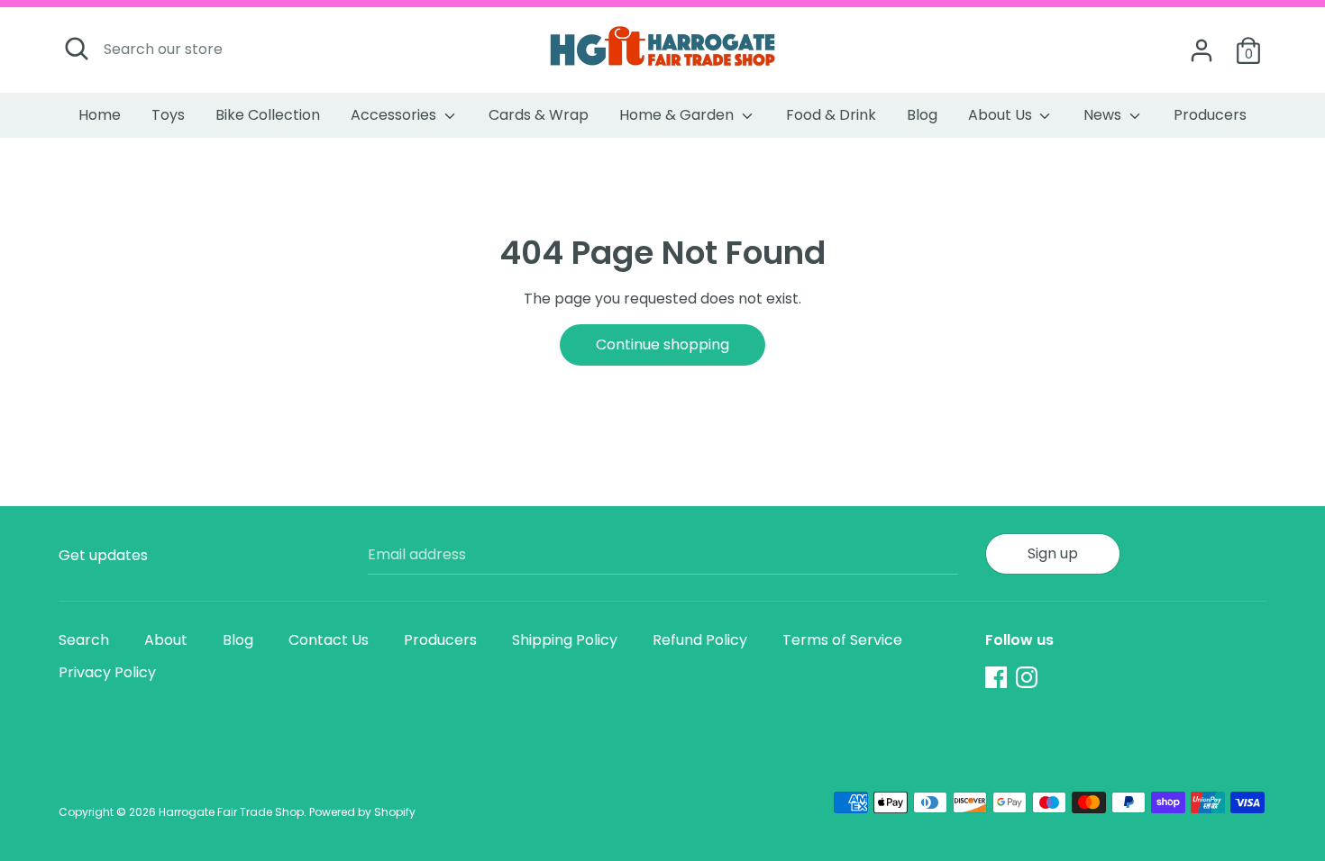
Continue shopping (662, 344)
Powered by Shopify (362, 812)
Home (99, 114)
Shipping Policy (564, 640)
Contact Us (328, 640)
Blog (922, 114)
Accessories (395, 114)
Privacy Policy (107, 672)
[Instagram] (1026, 676)
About (165, 640)
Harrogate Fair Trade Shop (231, 812)
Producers (1210, 114)
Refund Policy (700, 640)
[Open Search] (77, 49)
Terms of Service (842, 640)
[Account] (1201, 43)
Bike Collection (267, 114)
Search (84, 640)
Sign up (1053, 553)
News (1104, 114)
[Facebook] (996, 676)
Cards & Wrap (539, 114)
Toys (168, 114)
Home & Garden (678, 114)
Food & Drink (831, 114)
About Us (1002, 114)
